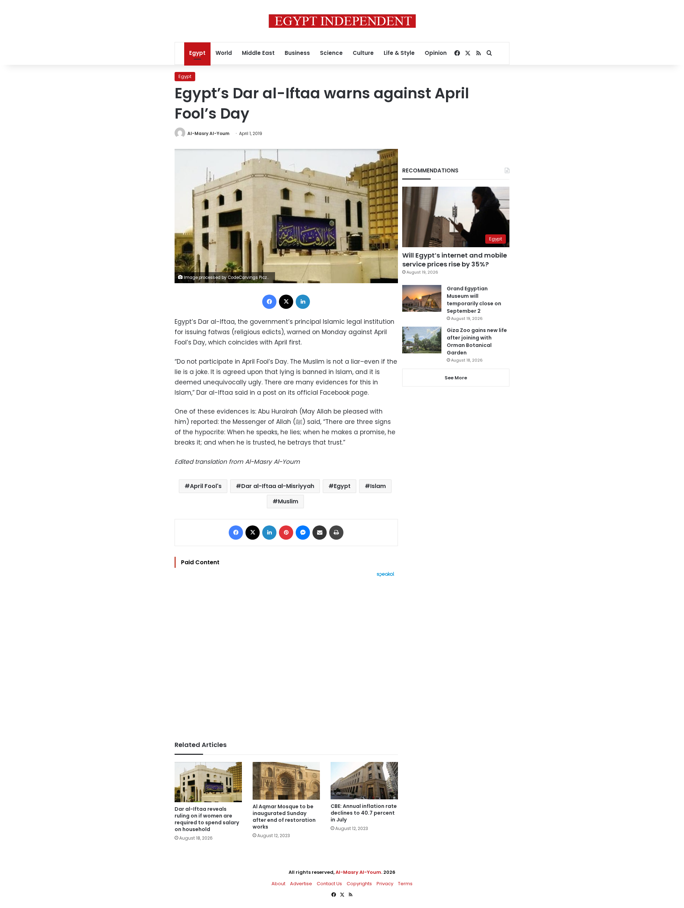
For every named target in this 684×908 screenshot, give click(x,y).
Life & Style (399, 53)
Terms (405, 883)
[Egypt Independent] (342, 21)
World (224, 53)
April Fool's (206, 486)
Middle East (258, 53)
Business (297, 53)
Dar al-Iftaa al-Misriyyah (277, 486)
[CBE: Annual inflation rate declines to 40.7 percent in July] (364, 781)
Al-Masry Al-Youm (208, 133)
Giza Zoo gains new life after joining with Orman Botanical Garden (477, 341)
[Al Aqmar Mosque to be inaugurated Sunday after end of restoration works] (286, 781)
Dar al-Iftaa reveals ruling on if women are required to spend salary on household (207, 819)
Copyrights (359, 883)
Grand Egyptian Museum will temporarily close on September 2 (474, 300)
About (278, 883)
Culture (363, 53)
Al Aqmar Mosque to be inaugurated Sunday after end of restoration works (284, 816)
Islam (378, 486)
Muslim (288, 501)
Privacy (385, 883)
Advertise (301, 883)
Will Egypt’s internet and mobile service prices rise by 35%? (454, 260)
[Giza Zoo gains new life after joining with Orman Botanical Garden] (421, 340)
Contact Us (329, 883)
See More (456, 377)
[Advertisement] (286, 655)
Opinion (436, 53)
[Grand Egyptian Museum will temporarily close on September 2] (421, 298)
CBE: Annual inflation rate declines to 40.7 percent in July (364, 813)
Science (331, 53)
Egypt (197, 53)
